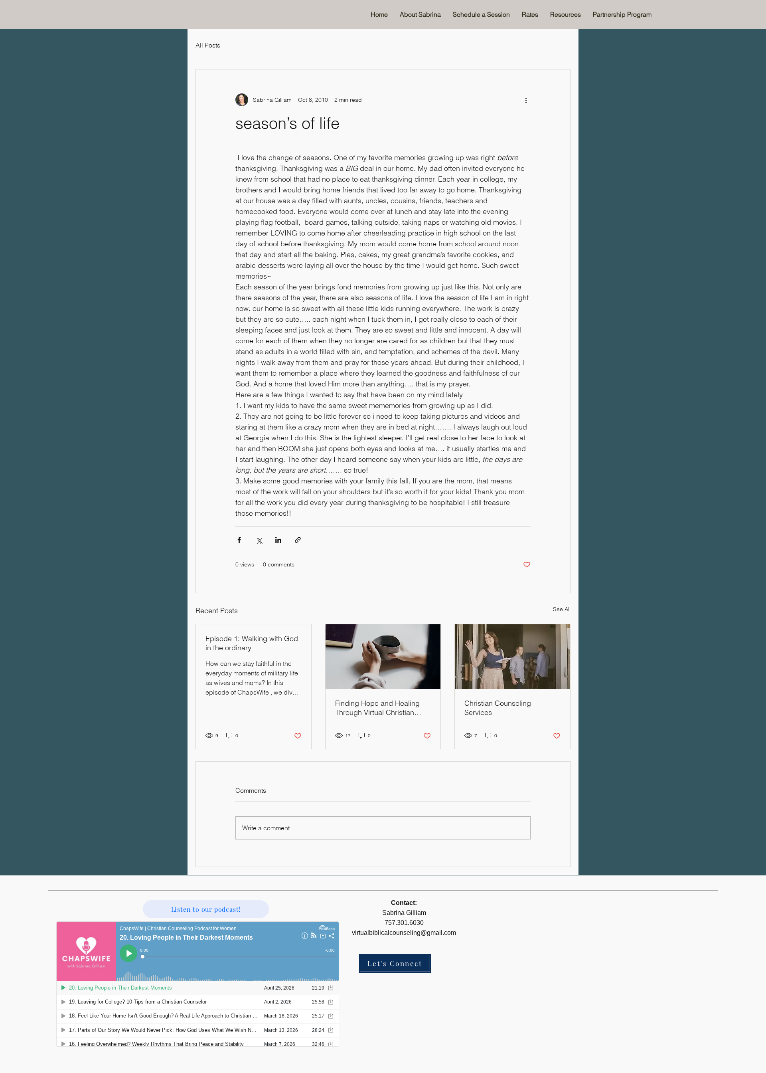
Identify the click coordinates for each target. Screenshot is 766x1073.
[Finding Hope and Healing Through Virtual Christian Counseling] (383, 656)
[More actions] (526, 100)
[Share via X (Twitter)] (259, 540)
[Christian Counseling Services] (512, 656)
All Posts (207, 45)
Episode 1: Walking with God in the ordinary (251, 643)
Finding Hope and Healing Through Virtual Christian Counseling (377, 708)
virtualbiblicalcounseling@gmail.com (404, 932)
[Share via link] (298, 540)
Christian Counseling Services (497, 708)
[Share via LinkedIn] (278, 540)
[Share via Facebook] (239, 540)
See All (562, 609)
